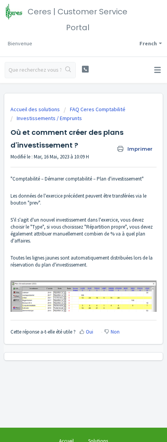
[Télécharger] (69, 216)
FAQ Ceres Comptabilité (97, 109)
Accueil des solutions (35, 109)
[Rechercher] (68, 70)
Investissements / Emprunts (49, 118)
